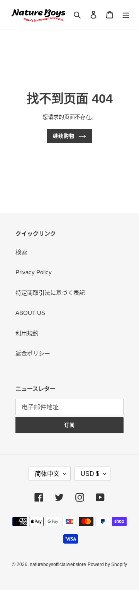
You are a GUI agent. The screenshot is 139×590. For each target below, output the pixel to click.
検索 (21, 252)
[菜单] (126, 14)
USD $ (90, 473)
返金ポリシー (32, 353)
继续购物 (64, 136)
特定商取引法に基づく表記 (50, 292)
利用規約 (27, 333)
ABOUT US (30, 313)
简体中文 (47, 473)
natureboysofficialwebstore (58, 564)
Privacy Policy (33, 272)
